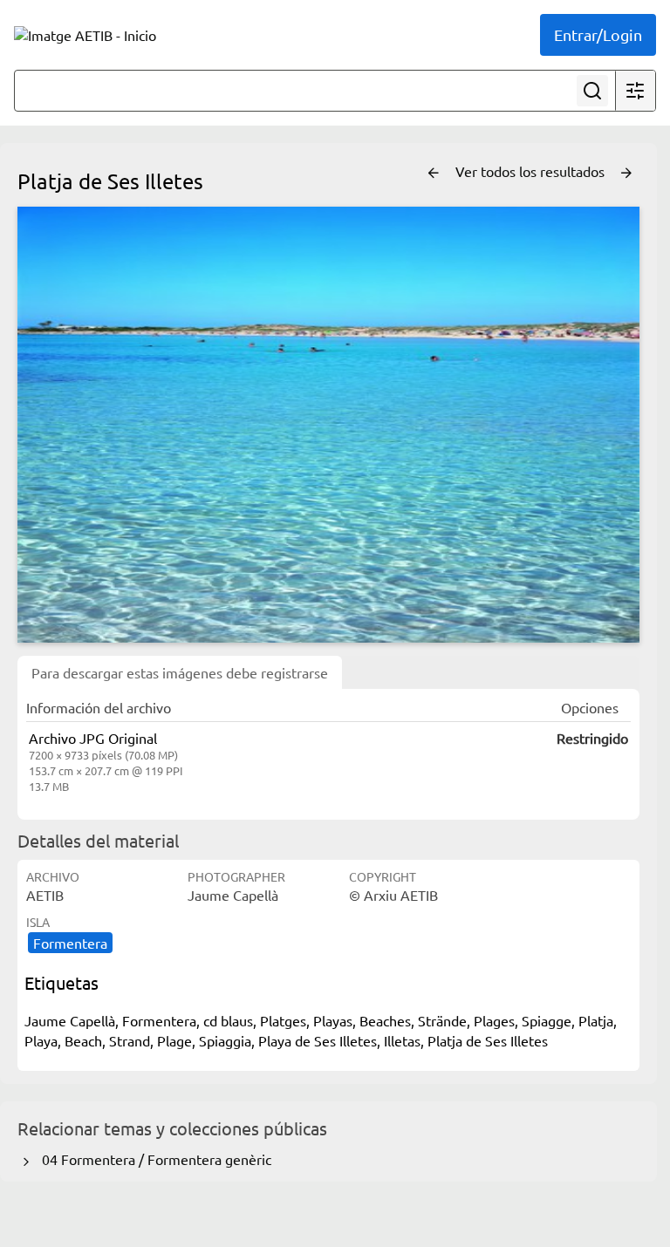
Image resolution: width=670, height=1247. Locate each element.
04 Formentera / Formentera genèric (153, 1159)
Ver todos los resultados (531, 171)
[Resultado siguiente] (626, 173)
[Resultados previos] (433, 173)
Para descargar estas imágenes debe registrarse (179, 672)
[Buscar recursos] (592, 90)
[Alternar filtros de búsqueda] (635, 91)
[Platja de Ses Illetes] (328, 425)
